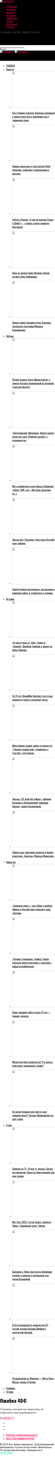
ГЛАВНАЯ (11, 6)
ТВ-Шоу (10, 27)
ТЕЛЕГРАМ (6, 1453)
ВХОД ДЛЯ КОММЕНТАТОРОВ (20, 1438)
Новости (11, 9)
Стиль (9, 21)
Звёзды (10, 12)
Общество (12, 18)
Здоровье (11, 24)
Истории (11, 15)
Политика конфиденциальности (21, 1435)
